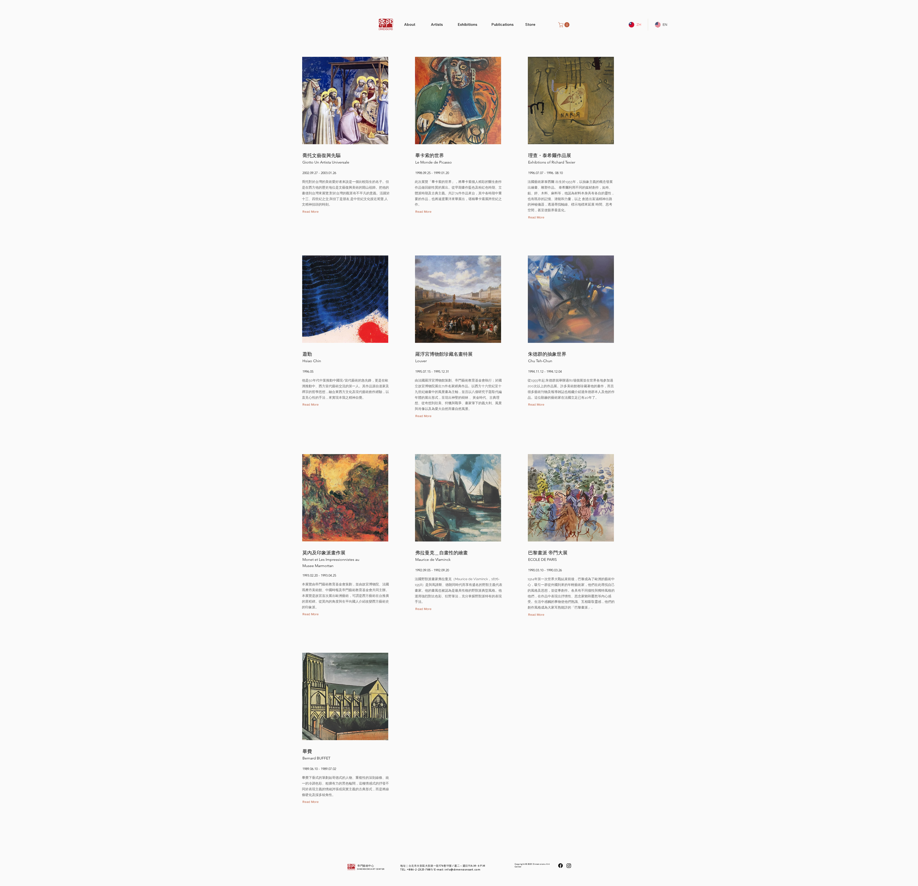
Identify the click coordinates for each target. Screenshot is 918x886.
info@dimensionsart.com (462, 869)
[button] (564, 24)
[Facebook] (560, 866)
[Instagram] (569, 866)
